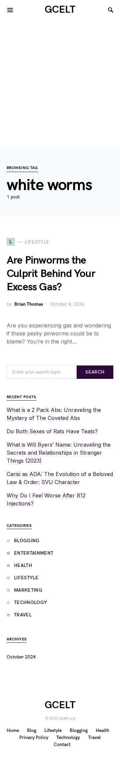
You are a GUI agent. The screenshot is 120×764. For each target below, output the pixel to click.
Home (13, 730)
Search (94, 372)
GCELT (60, 10)
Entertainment (34, 553)
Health (23, 565)
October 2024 (21, 657)
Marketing (28, 590)
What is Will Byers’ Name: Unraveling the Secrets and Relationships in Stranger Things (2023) (59, 452)
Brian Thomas (28, 304)
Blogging (27, 541)
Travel (22, 615)
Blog (31, 730)
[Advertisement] (60, 83)
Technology (30, 602)
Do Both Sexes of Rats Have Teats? (52, 431)
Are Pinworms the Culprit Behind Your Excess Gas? (51, 274)
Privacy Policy (33, 737)
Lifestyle (26, 578)
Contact (62, 744)
